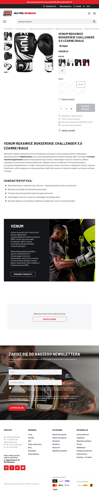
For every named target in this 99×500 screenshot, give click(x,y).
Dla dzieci (56, 444)
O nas (30, 434)
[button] (94, 13)
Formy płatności (83, 434)
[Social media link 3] (17, 467)
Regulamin (81, 438)
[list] (33, 52)
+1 (62, 71)
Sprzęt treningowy (20, 29)
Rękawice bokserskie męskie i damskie (41, 29)
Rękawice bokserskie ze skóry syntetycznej (69, 29)
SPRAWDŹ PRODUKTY (23, 274)
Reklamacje (81, 447)
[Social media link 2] (11, 467)
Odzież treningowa (59, 438)
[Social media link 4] (23, 467)
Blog (30, 447)
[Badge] (63, 46)
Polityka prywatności (84, 451)
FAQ (29, 441)
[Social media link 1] (6, 467)
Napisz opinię (49, 319)
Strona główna (8, 29)
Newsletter (32, 451)
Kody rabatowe (33, 454)
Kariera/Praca (82, 454)
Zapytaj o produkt (68, 130)
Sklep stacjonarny (35, 444)
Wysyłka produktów (84, 441)
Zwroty (79, 444)
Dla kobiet (56, 441)
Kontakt (31, 438)
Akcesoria (56, 447)
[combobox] (54, 21)
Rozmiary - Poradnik (84, 457)
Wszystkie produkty (59, 451)
